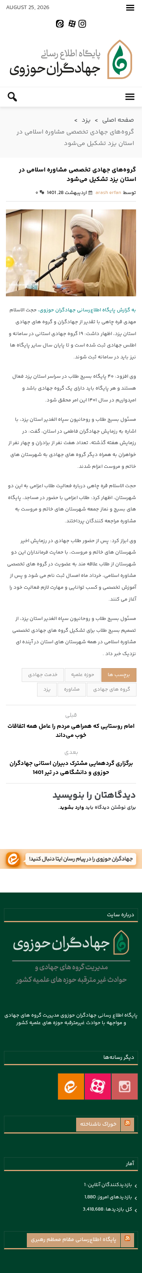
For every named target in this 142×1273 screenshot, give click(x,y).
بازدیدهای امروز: (114, 1197)
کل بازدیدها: (117, 1209)
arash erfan (108, 193)
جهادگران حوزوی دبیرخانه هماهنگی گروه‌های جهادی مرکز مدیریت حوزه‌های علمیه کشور (71, 59)
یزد (86, 120)
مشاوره (72, 689)
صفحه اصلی (118, 120)
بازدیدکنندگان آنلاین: (109, 1185)
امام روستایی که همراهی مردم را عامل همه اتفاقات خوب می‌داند (71, 731)
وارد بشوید (72, 808)
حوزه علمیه (82, 675)
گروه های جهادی (111, 689)
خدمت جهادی (43, 675)
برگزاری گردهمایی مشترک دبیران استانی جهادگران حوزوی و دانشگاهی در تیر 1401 (71, 768)
